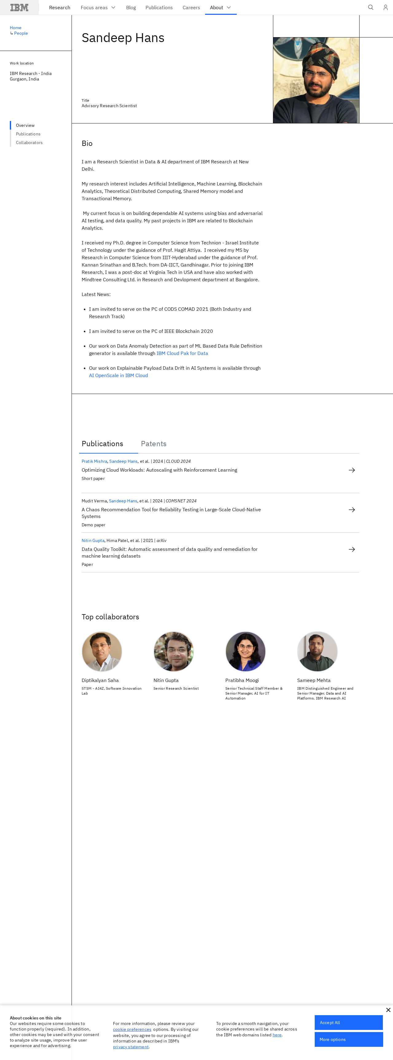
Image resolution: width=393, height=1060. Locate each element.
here (277, 1035)
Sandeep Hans (123, 461)
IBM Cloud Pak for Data (182, 353)
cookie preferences (132, 1029)
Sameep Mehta (314, 680)
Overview (25, 125)
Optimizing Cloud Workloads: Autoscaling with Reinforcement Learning (159, 470)
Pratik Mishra (94, 461)
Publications (28, 134)
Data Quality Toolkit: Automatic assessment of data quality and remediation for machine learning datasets (170, 552)
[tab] (108, 443)
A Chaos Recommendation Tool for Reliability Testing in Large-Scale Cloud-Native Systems (171, 512)
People (21, 33)
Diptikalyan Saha (100, 680)
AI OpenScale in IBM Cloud (118, 375)
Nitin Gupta (93, 540)
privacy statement (131, 1047)
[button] (388, 1010)
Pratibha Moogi (242, 680)
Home (16, 27)
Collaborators (29, 142)
